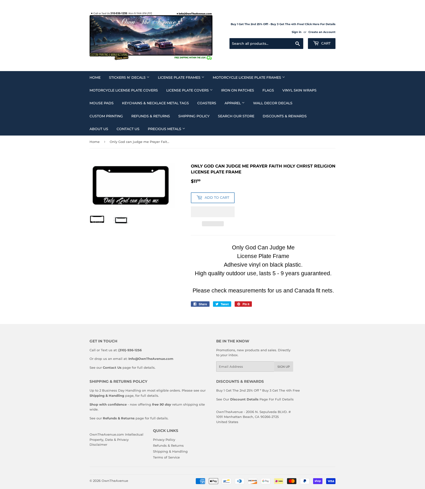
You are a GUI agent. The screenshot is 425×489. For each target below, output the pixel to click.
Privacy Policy (164, 440)
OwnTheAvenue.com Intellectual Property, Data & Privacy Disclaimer (116, 439)
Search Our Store (236, 116)
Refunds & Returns (150, 116)
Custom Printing (106, 116)
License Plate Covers (188, 90)
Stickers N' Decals (128, 77)
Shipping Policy (194, 116)
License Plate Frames (179, 77)
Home (95, 77)
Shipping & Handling (170, 451)
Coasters (206, 103)
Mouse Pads (102, 103)
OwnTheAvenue (115, 481)
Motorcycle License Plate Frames (247, 77)
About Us (99, 129)
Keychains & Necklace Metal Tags (155, 103)
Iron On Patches (237, 90)
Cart (325, 43)
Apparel (233, 103)
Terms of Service (166, 457)
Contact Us (128, 129)
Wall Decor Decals (272, 103)
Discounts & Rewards (285, 116)
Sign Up (283, 366)
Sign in (297, 32)
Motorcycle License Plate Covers (124, 90)
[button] (213, 211)
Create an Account (321, 32)
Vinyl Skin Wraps (299, 90)
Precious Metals (165, 129)
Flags (268, 90)
